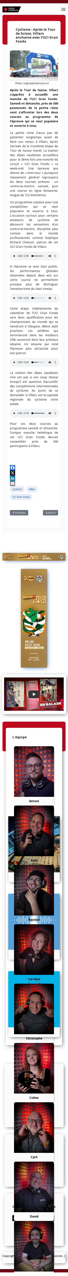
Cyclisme (17, 489)
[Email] (34, 483)
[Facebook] (34, 467)
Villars (32, 489)
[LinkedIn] (34, 478)
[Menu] (63, 9)
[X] (34, 473)
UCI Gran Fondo (21, 496)
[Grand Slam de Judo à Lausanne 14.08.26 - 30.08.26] (34, 557)
